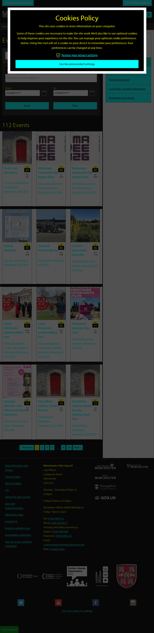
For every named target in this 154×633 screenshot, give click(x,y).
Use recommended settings (77, 64)
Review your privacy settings (80, 55)
